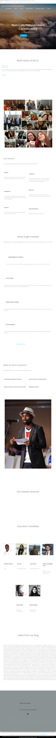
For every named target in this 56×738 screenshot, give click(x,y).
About (15, 8)
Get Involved (8, 8)
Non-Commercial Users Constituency (13, 6)
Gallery (48, 8)
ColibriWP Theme (42, 734)
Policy (21, 8)
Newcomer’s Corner (40, 8)
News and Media (29, 8)
